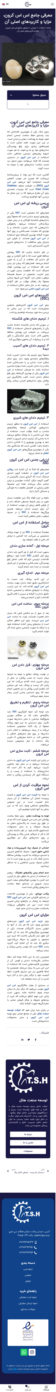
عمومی (33, 28)
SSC (39, 185)
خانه (49, 28)
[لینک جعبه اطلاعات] (5, 4)
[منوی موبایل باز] (52, 4)
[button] (11, 95)
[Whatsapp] (24, 1352)
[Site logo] (28, 4)
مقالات (42, 28)
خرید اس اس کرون (31, 921)
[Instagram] (32, 1352)
